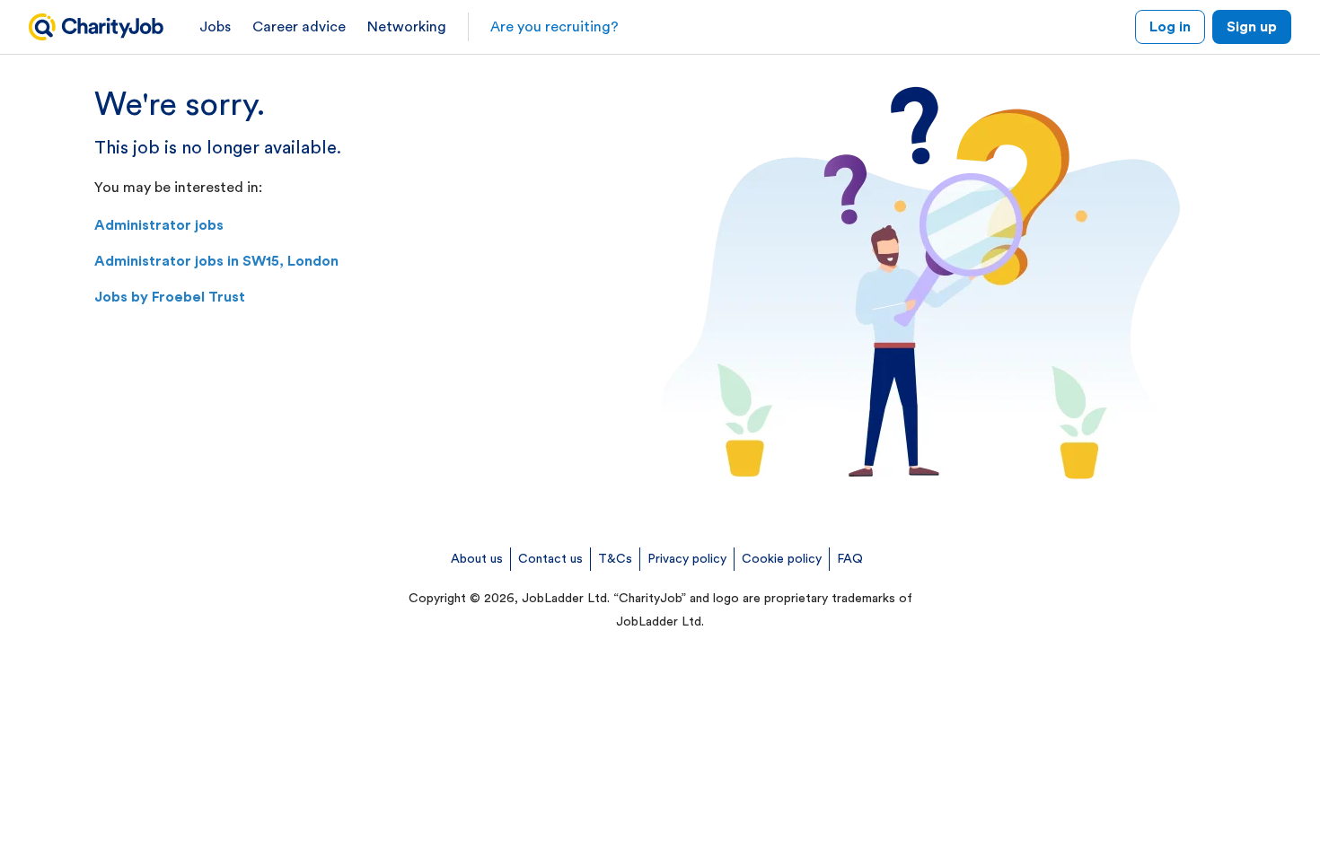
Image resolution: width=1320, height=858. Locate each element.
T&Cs (615, 559)
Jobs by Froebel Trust (169, 297)
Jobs (215, 27)
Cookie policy (782, 559)
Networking (406, 27)
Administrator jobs (159, 225)
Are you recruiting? (554, 27)
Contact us (550, 559)
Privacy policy (686, 559)
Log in (1170, 27)
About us (477, 559)
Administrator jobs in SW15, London (216, 261)
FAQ (850, 559)
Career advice (299, 27)
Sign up (1252, 27)
